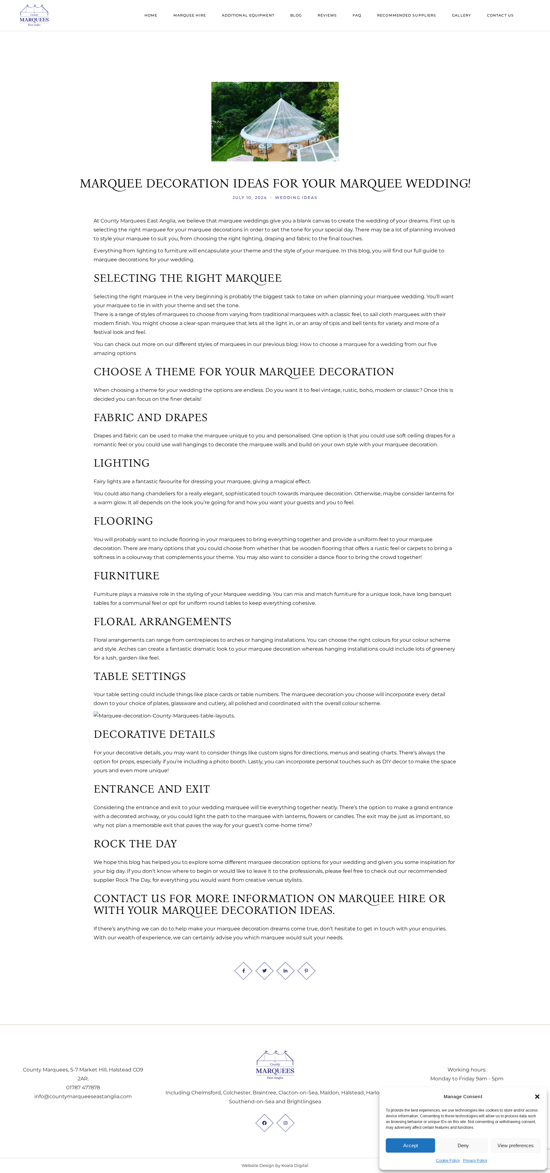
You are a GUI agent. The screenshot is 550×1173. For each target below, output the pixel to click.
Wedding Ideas (296, 197)
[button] (537, 1096)
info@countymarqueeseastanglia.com (83, 1096)
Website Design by (261, 1165)
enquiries (434, 929)
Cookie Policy (448, 1160)
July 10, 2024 (250, 197)
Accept (410, 1145)
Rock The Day (133, 880)
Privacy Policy (475, 1160)
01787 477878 (83, 1088)
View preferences (515, 1145)
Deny (463, 1145)
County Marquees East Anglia (138, 221)
